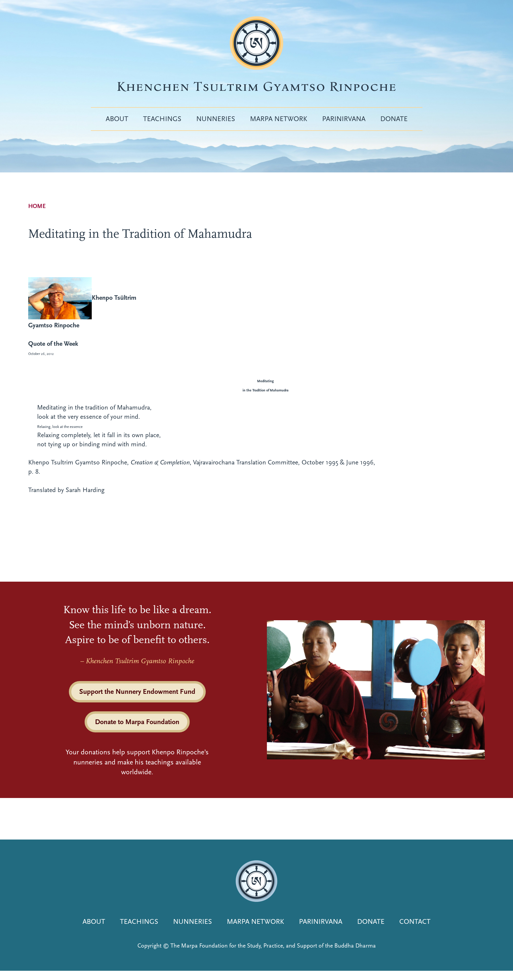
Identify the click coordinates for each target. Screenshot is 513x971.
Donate (394, 119)
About (117, 119)
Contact (414, 921)
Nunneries (215, 119)
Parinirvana (343, 119)
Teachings (162, 119)
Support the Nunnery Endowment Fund (137, 691)
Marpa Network (278, 119)
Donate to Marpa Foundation (137, 722)
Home (37, 206)
